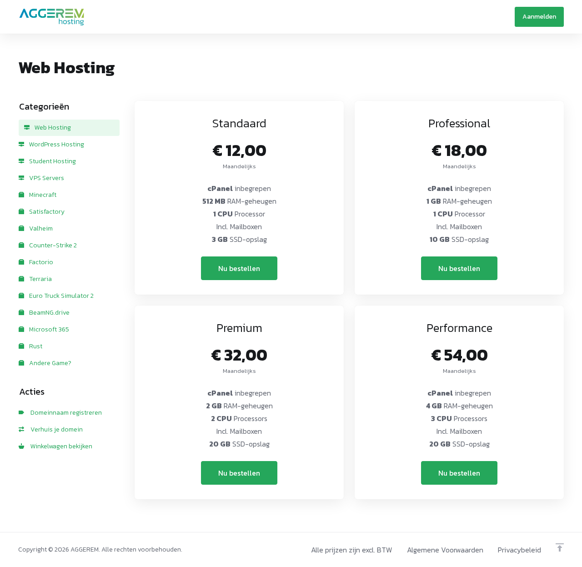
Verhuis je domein (55, 429)
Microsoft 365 (48, 329)
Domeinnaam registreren (65, 412)
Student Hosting (52, 161)
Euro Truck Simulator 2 (61, 296)
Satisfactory (46, 211)
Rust (35, 346)
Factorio (40, 262)
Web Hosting (52, 127)
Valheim (40, 228)
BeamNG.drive (49, 312)
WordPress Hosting (56, 144)
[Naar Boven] (559, 547)
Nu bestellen (239, 268)
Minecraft (42, 195)
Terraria (40, 279)
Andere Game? (49, 363)
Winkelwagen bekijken (60, 446)
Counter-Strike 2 (52, 245)
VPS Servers (46, 178)
